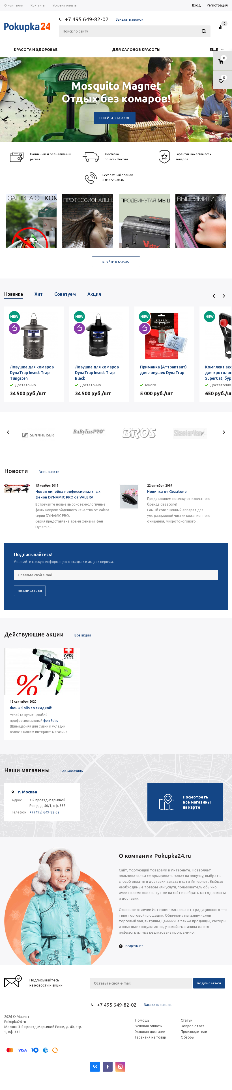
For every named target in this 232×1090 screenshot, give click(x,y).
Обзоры (187, 1037)
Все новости (49, 472)
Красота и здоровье (35, 49)
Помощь (142, 1020)
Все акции (82, 635)
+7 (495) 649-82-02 (44, 812)
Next (224, 296)
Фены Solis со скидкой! (31, 708)
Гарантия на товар (150, 1037)
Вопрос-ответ (192, 1026)
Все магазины (72, 771)
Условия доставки (150, 1031)
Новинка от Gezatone (167, 491)
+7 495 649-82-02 (87, 19)
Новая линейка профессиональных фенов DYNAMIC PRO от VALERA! (67, 494)
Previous (214, 296)
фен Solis (50, 720)
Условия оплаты (148, 1026)
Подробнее (134, 946)
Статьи (186, 1020)
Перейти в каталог (114, 118)
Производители (194, 1031)
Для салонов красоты (136, 49)
